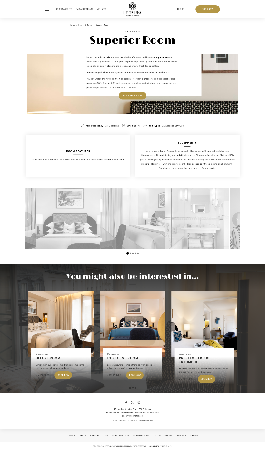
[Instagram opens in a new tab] (138, 404)
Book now (63, 375)
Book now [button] (207, 9)
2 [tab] (130, 253)
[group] (132, 218)
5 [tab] (138, 253)
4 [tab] (135, 253)
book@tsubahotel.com (132, 416)
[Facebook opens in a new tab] (126, 404)
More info (43, 375)
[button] (48, 9)
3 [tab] (133, 253)
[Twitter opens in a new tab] (132, 404)
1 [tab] (127, 253)
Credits (195, 435)
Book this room (132, 95)
